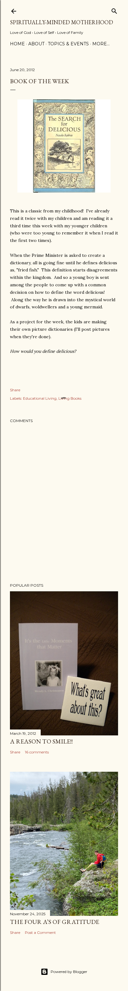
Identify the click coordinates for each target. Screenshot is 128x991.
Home (17, 44)
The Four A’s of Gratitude (54, 922)
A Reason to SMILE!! (41, 741)
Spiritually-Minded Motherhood (61, 22)
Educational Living (40, 398)
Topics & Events (68, 44)
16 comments (37, 752)
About (36, 44)
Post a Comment (40, 932)
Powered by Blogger (69, 971)
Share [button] (15, 390)
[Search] (114, 10)
